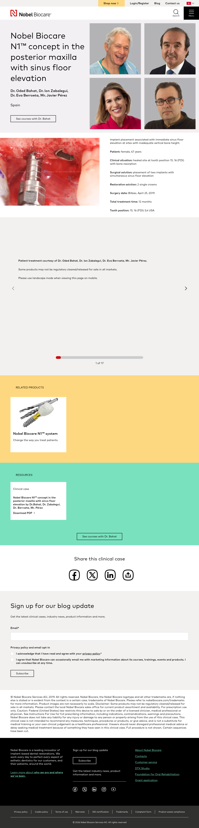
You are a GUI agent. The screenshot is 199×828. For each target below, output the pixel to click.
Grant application (146, 780)
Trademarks (122, 812)
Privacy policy (21, 812)
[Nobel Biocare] (25, 13)
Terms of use (61, 812)
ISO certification (100, 812)
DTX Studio (142, 768)
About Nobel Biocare (148, 750)
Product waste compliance (172, 812)
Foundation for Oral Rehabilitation (157, 774)
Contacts (141, 756)
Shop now (109, 3)
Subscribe (84, 760)
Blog (157, 3)
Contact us (172, 3)
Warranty (80, 812)
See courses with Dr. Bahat (33, 118)
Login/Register (139, 3)
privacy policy (91, 653)
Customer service (146, 762)
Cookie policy (41, 812)
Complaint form (143, 812)
